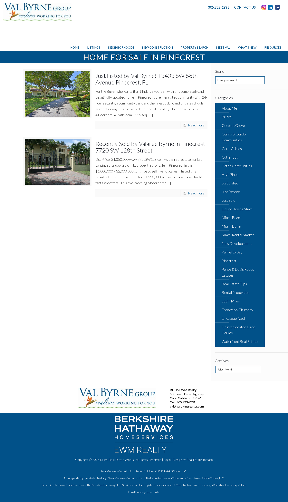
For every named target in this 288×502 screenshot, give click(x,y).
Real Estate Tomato (200, 459)
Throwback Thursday (237, 310)
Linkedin (271, 7)
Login (167, 459)
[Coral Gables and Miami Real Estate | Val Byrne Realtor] (37, 12)
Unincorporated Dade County (238, 330)
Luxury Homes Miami (237, 209)
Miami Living (231, 226)
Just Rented (231, 192)
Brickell (227, 117)
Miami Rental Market (238, 235)
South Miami (231, 301)
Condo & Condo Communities (234, 137)
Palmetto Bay (232, 252)
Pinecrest (229, 261)
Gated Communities (237, 166)
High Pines (230, 174)
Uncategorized (233, 318)
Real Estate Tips (234, 284)
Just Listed (230, 183)
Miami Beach (231, 217)
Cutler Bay (230, 157)
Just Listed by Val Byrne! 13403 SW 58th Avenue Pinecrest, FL (146, 79)
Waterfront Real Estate (240, 341)
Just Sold (228, 200)
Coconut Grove (233, 125)
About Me (229, 108)
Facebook (278, 7)
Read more (196, 125)
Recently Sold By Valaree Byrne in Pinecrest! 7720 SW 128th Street (151, 147)
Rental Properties (235, 292)
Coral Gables (232, 148)
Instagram (264, 7)
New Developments (237, 243)
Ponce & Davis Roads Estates (238, 272)
